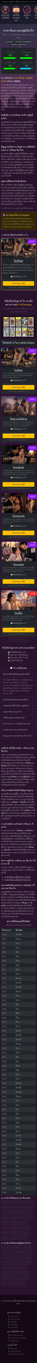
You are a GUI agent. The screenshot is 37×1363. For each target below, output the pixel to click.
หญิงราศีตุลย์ (6, 1212)
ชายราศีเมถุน (28, 1247)
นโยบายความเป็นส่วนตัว (17, 1354)
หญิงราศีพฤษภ (17, 1202)
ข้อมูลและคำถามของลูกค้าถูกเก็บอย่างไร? (17, 736)
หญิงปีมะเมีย (6, 1233)
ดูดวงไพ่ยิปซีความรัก (16, 1335)
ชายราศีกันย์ (27, 1252)
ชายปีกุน (22, 1283)
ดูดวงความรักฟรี (15, 1319)
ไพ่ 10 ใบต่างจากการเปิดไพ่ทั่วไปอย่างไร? (17, 724)
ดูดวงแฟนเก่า (14, 1327)
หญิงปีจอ (14, 1238)
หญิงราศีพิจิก (17, 1212)
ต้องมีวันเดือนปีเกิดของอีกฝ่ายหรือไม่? (16, 699)
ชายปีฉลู (13, 1268)
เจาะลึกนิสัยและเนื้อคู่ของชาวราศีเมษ (17, 877)
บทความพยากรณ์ (15, 1351)
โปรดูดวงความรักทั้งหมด (18, 640)
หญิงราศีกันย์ (29, 1207)
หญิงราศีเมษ (6, 1202)
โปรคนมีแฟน (18, 467)
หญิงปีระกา (5, 1238)
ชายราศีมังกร (6, 1263)
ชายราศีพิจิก (16, 1257)
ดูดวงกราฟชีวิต (27, 16)
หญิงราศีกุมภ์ (18, 1217)
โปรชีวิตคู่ (18, 260)
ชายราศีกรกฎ (6, 1252)
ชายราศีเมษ (5, 1247)
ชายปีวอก (25, 1278)
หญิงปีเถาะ (5, 1228)
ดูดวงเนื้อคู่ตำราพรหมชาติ (16, 17)
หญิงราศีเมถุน (29, 1202)
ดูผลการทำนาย (14, 1341)
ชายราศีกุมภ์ (17, 1263)
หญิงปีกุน (23, 1238)
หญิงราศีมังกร (6, 1217)
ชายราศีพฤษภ (17, 1247)
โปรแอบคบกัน (18, 516)
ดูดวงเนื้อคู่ (13, 1322)
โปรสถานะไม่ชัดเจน (18, 418)
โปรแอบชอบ (18, 564)
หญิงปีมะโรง (15, 1228)
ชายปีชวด (5, 1268)
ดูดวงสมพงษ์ (9, 42)
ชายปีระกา (5, 1283)
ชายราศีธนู (26, 1257)
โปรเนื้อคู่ (18, 613)
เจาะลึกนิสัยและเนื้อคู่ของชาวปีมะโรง (17, 880)
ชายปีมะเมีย (5, 1278)
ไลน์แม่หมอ (13, 1349)
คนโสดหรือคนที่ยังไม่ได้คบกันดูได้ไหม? (16, 705)
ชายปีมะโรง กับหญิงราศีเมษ (18, 44)
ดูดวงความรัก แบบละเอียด (18, 1338)
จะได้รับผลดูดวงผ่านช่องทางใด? (14, 717)
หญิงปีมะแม (16, 1233)
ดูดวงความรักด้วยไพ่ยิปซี (5, 16)
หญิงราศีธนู (27, 1212)
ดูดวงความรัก (14, 1316)
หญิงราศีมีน (28, 1217)
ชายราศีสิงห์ (17, 1252)
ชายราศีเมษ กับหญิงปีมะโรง (23, 42)
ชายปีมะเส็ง (24, 1273)
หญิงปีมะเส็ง (25, 1228)
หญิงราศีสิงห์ (18, 1207)
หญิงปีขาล (24, 1223)
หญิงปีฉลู (14, 1223)
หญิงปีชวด (5, 1223)
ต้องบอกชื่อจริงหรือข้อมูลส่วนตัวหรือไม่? (16, 674)
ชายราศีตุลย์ (6, 1257)
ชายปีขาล (22, 1268)
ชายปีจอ (14, 1283)
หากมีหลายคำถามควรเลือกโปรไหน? (15, 730)
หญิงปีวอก (26, 1233)
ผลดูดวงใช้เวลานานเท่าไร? (12, 711)
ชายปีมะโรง (14, 1273)
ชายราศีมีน (27, 1263)
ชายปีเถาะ (5, 1273)
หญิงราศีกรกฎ (6, 1207)
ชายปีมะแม (15, 1278)
